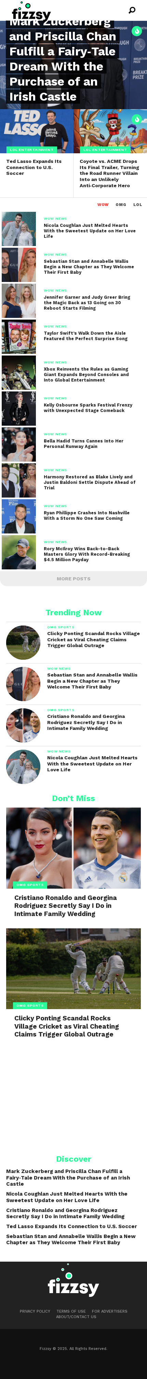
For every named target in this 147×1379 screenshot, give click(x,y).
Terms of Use (71, 1311)
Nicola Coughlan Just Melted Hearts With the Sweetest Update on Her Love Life (67, 1197)
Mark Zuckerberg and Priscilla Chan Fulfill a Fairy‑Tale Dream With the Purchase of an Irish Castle (68, 1177)
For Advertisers (110, 1311)
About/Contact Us (76, 1317)
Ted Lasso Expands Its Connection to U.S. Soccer (71, 1226)
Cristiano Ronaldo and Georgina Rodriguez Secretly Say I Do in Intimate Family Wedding (65, 1213)
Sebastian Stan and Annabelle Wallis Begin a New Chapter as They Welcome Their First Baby (71, 1239)
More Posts (74, 578)
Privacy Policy (35, 1311)
